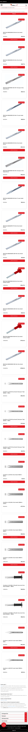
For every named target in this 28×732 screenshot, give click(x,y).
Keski (2, 685)
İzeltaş (6, 700)
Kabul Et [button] (14, 730)
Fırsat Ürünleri (4, 725)
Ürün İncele (14, 39)
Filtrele (14, 13)
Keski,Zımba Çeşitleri (11, 706)
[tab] (14, 713)
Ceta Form (2, 700)
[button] (14, 713)
